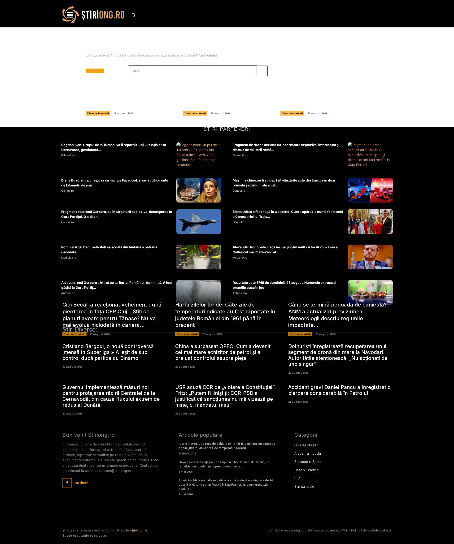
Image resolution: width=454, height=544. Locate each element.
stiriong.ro (138, 530)
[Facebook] (67, 483)
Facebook (81, 482)
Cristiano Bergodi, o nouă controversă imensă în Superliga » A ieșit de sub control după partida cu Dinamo (108, 352)
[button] (143, 15)
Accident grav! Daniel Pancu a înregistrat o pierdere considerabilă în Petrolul (339, 390)
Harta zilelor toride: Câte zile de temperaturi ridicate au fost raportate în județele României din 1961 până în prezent (227, 94)
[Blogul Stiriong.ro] (93, 14)
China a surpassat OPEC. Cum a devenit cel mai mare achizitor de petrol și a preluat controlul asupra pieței (223, 352)
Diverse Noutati (98, 113)
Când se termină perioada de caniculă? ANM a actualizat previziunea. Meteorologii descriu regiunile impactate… (319, 94)
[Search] (262, 70)
